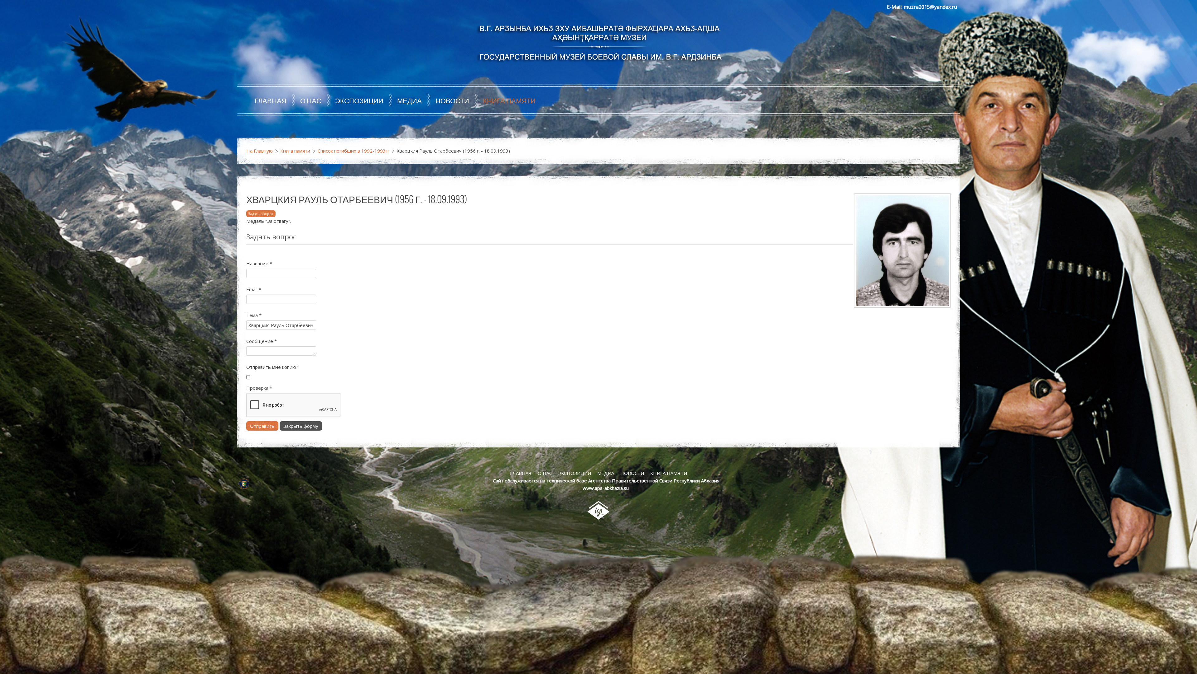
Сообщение (261, 341)
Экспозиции (359, 100)
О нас (310, 100)
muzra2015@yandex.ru (930, 6)
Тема (254, 315)
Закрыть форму (300, 426)
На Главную (259, 151)
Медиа (409, 100)
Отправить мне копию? (272, 367)
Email (253, 289)
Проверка (259, 388)
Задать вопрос (261, 213)
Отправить (262, 426)
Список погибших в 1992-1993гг (353, 151)
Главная (270, 100)
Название (259, 263)
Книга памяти (509, 100)
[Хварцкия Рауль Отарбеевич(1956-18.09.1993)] (902, 250)
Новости (452, 100)
